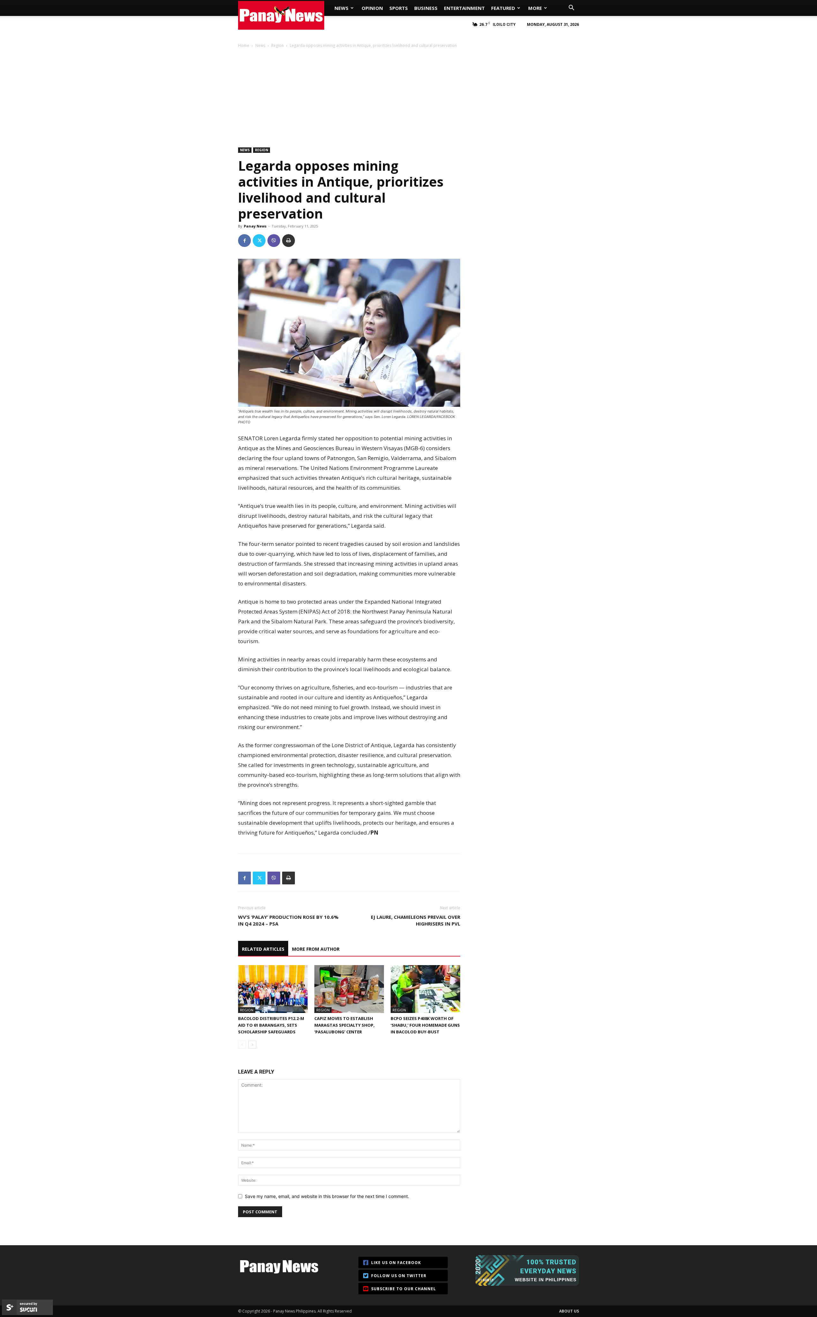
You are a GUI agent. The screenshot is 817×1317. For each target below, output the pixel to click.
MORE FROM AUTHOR (316, 949)
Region (277, 45)
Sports (398, 8)
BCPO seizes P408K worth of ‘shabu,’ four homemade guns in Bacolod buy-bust (425, 1025)
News (341, 8)
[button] (571, 8)
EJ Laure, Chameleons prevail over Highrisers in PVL (415, 920)
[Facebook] (244, 240)
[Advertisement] (408, 97)
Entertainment (464, 8)
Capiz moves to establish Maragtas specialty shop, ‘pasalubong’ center (344, 1025)
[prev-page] (242, 1045)
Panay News (255, 226)
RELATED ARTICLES (263, 949)
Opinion (372, 8)
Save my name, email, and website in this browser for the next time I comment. (327, 1196)
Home (243, 45)
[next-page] (252, 1045)
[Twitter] (259, 240)
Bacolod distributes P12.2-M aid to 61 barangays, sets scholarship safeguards (271, 1025)
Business (426, 8)
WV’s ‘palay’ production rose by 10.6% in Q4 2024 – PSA (288, 920)
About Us (569, 1311)
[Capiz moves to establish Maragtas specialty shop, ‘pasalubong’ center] (349, 989)
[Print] (288, 240)
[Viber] (273, 240)
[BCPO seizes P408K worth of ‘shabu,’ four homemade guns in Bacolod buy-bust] (425, 989)
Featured (503, 8)
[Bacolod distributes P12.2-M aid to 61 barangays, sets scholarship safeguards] (273, 989)
